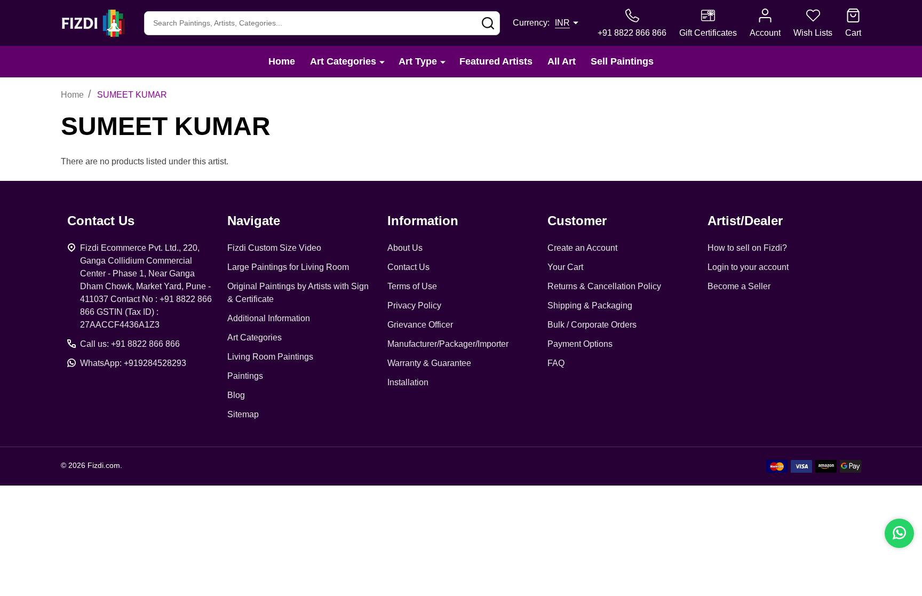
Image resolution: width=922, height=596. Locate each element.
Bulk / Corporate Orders (592, 324)
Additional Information (268, 318)
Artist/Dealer (745, 220)
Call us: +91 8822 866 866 (130, 343)
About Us (405, 247)
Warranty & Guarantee (429, 363)
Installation (407, 382)
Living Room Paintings (270, 356)
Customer (577, 220)
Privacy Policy (414, 305)
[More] (382, 62)
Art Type (418, 61)
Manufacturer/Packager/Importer (447, 343)
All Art (561, 61)
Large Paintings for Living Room (288, 267)
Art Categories (343, 61)
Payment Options (580, 343)
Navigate (253, 220)
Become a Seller (739, 286)
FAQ (556, 363)
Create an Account (582, 247)
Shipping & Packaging (589, 305)
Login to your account (748, 267)
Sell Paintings (622, 61)
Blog (236, 395)
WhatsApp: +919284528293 (133, 363)
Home (281, 61)
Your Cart (565, 267)
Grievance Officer (420, 324)
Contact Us (408, 267)
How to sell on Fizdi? (747, 247)
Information (422, 220)
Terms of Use (412, 286)
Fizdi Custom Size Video (274, 247)
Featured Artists (495, 61)
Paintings (245, 375)
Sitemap (243, 414)
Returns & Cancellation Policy (604, 286)
